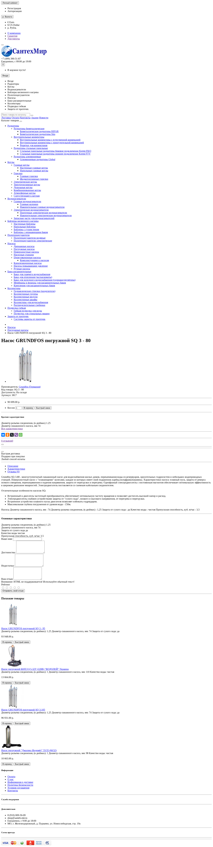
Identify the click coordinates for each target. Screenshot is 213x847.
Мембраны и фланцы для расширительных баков (40, 282)
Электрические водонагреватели (31, 210)
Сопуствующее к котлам (27, 196)
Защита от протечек (18, 316)
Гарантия (12, 36)
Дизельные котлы (23, 187)
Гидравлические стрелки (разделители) (34, 291)
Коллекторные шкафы (25, 299)
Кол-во (11, 407)
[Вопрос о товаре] (2, 444)
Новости (43, 117)
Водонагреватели (16, 198)
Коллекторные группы (26, 294)
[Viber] (16, 435)
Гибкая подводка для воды (28, 310)
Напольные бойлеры (25, 226)
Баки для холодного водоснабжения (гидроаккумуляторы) (44, 280)
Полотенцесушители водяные (30, 238)
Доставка (6, 117)
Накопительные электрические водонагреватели (46, 215)
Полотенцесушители (18, 235)
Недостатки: (7, 565)
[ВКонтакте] (3, 435)
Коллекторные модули (26, 296)
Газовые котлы (21, 165)
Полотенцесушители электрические (33, 240)
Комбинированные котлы (27, 190)
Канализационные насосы (28, 263)
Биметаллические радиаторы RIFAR (39, 131)
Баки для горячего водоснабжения (32, 274)
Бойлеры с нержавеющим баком (31, 232)
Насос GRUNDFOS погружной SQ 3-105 (23, 709)
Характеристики (16, 468)
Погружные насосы (24, 249)
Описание (12, 466)
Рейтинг (5, 584)
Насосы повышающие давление (31, 266)
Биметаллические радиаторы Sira (37, 134)
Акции (35, 117)
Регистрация (14, 8)
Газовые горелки (29, 176)
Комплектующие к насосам (34, 260)
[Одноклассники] (7, 435)
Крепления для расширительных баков (34, 285)
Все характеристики (12, 428)
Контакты (25, 117)
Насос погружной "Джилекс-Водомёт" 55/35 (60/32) (29, 750)
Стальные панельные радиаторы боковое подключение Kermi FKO (55, 151)
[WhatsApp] (20, 435)
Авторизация (14, 11)
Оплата (15, 117)
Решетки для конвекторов (33, 145)
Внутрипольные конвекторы (29, 137)
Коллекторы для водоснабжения (31, 302)
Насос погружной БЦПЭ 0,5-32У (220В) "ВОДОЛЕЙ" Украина (35, 669)
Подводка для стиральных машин (32, 313)
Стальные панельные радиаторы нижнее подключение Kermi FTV (55, 153)
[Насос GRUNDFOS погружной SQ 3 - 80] (25, 381)
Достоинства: (8, 552)
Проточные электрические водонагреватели (43, 212)
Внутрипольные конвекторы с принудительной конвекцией (52, 142)
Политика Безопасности (20, 785)
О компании (14, 33)
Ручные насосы (22, 268)
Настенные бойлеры (24, 224)
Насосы (11, 243)
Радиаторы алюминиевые (27, 156)
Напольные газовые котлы (34, 170)
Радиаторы (13, 125)
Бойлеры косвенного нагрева (23, 221)
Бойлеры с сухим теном (26, 229)
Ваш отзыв (7, 579)
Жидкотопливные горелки (34, 179)
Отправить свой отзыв (13, 591)
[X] (12, 435)
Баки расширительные (19, 271)
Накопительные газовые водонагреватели (42, 207)
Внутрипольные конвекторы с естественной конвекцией (50, 139)
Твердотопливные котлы (27, 184)
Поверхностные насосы (26, 252)
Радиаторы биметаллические (29, 128)
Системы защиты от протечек (29, 319)
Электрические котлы (25, 181)
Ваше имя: (6, 539)
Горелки (18, 173)
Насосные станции (24, 254)
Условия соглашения (18, 787)
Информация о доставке (20, 782)
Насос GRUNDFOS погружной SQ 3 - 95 (23, 628)
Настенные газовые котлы (34, 167)
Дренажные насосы (24, 246)
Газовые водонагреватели (27, 201)
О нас (10, 779)
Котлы (10, 162)
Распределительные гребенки (29, 305)
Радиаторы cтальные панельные (31, 148)
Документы (13, 38)
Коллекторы (13, 288)
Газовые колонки (29, 204)
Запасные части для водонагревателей (34, 218)
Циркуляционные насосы (27, 257)
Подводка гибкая (16, 308)
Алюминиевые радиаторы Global (37, 159)
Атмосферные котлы (25, 193)
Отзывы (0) (13, 471)
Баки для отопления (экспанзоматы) (33, 277)
